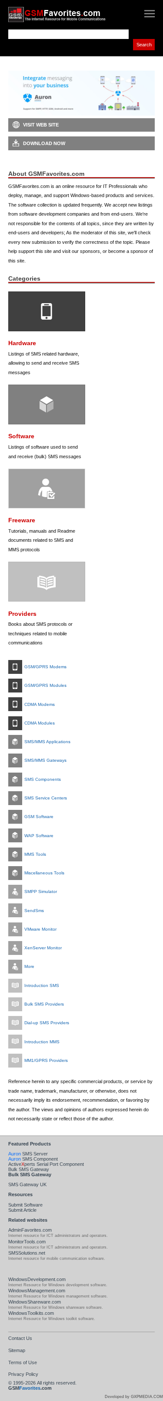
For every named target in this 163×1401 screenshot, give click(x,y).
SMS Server (28, 1153)
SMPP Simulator (40, 891)
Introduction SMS (41, 985)
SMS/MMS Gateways (45, 760)
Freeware (21, 520)
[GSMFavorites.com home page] (65, 14)
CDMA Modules (39, 723)
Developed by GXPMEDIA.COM (134, 1397)
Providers (22, 614)
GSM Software (38, 816)
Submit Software (25, 1204)
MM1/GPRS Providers (46, 1060)
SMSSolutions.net (26, 1252)
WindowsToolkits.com (31, 1313)
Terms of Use (22, 1362)
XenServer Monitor (43, 947)
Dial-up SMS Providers (46, 1022)
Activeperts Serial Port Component (46, 1164)
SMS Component (33, 1159)
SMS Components (42, 779)
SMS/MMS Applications (47, 741)
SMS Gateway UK (27, 1184)
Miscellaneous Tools (44, 872)
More (29, 966)
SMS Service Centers (45, 798)
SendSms (34, 910)
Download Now (44, 143)
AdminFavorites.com (30, 1230)
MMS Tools (35, 854)
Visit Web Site (41, 124)
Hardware (22, 343)
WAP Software (38, 835)
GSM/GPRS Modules (45, 685)
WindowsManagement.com (36, 1290)
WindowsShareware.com (34, 1301)
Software (21, 436)
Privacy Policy (23, 1374)
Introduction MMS (42, 1041)
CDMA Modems (39, 704)
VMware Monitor (40, 929)
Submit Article (22, 1210)
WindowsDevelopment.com (37, 1279)
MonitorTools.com (27, 1241)
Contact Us (20, 1338)
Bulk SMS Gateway (28, 1169)
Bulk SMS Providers (44, 1004)
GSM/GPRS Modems (45, 666)
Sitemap (16, 1350)
